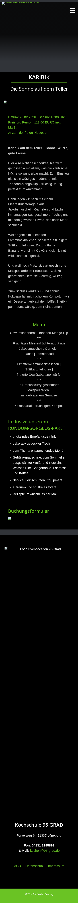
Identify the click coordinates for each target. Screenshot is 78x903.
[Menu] (70, 12)
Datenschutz (34, 866)
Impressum (56, 866)
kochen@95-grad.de (45, 850)
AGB (17, 866)
